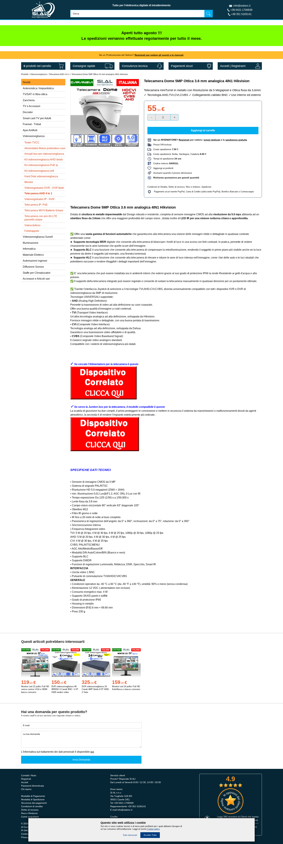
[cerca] (208, 13)
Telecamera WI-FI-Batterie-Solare (43, 210)
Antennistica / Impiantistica (38, 88)
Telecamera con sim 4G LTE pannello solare (40, 218)
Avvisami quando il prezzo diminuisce (171, 173)
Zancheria (29, 100)
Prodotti (24, 74)
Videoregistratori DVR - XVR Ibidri (44, 187)
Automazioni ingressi (35, 260)
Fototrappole (31, 230)
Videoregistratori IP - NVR (39, 199)
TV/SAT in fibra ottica (35, 94)
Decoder (28, 112)
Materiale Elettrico (33, 254)
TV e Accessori (31, 106)
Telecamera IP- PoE (36, 204)
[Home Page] (43, 18)
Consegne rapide (84, 66)
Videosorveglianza (38, 74)
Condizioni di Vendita (157, 187)
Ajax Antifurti (30, 130)
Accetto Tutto (150, 835)
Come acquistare (30, 816)
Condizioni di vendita (32, 806)
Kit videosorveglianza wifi (39, 170)
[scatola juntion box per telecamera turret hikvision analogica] (104, 450)
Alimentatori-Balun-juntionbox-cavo (44, 148)
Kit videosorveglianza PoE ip (41, 165)
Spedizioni (206, 187)
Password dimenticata (32, 785)
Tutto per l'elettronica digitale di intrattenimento (141, 5)
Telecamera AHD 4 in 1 (59, 74)
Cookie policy (153, 829)
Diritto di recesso (177, 187)
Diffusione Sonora (33, 266)
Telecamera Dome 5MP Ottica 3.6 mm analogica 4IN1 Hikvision (100, 74)
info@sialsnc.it (241, 5)
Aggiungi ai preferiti (162, 168)
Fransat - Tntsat (32, 124)
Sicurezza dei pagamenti (34, 803)
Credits (114, 816)
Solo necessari (130, 835)
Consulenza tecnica (135, 66)
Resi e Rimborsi (29, 813)
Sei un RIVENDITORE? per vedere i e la (200, 139)
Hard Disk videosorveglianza (41, 176)
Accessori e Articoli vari (36, 278)
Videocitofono (32, 225)
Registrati (26, 779)
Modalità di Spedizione (33, 799)
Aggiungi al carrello (203, 130)
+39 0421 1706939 (241, 10)
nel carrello (37, 66)
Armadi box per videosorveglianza (44, 153)
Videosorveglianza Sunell (38, 236)
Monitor (28, 182)
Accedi (224, 66)
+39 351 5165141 (241, 14)
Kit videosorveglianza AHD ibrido (43, 159)
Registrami (238, 66)
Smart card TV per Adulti (37, 118)
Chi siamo (26, 789)
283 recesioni (230, 816)
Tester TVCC (31, 142)
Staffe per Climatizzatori (36, 272)
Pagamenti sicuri (182, 66)
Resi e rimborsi (193, 187)
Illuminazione (30, 242)
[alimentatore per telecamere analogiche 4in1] (103, 398)
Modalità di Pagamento (33, 796)
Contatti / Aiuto (28, 775)
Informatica (29, 248)
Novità (26, 82)
